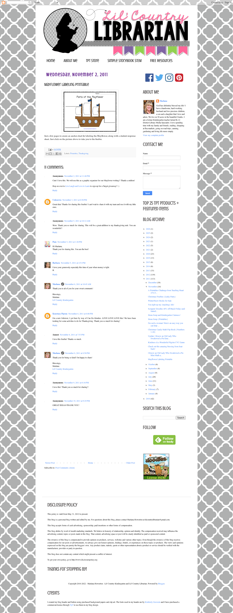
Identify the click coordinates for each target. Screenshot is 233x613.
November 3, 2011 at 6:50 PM (74, 199)
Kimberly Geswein (152, 602)
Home (51, 60)
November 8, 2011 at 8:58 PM (77, 353)
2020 (148, 253)
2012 (148, 274)
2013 (148, 270)
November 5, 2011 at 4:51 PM (73, 262)
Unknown (57, 199)
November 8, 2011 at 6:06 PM (80, 313)
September (152, 368)
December (152, 282)
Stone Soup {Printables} (158, 319)
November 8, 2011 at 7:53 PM (72, 334)
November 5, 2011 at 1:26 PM (69, 241)
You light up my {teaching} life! (161, 304)
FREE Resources (161, 60)
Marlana (56, 284)
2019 (148, 257)
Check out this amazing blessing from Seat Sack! (165, 347)
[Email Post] (50, 149)
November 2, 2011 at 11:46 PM (77, 176)
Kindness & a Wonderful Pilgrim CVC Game (166, 342)
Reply (55, 190)
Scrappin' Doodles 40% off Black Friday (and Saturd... (166, 309)
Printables (74, 153)
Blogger (161, 583)
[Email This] (47, 153)
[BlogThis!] (50, 153)
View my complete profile (153, 135)
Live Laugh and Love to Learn (77, 186)
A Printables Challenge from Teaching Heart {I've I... (166, 291)
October (151, 364)
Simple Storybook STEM (125, 60)
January (151, 393)
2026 (148, 228)
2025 (148, 233)
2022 (148, 245)
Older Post (130, 462)
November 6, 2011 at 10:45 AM (78, 284)
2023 (148, 241)
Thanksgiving (83, 153)
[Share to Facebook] (57, 153)
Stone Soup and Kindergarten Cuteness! (164, 315)
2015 (148, 262)
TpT (71, 604)
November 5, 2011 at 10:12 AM (77, 220)
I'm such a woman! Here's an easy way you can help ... (165, 324)
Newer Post (50, 462)
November (152, 286)
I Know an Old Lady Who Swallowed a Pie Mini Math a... (165, 354)
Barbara (56, 262)
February (152, 389)
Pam (54, 241)
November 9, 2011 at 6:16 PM (76, 382)
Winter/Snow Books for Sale (159, 300)
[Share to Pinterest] (60, 153)
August (151, 372)
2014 (148, 266)
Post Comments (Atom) (65, 467)
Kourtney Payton (60, 313)
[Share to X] (53, 153)
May (150, 385)
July (150, 376)
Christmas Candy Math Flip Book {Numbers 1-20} (166, 330)
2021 (148, 249)
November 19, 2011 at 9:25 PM (77, 400)
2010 (148, 398)
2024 (148, 237)
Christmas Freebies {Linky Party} (162, 296)
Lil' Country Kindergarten (63, 300)
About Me (70, 60)
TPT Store (92, 60)
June (150, 380)
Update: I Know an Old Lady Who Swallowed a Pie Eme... (162, 337)
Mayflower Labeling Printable (160, 359)
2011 (148, 278)
